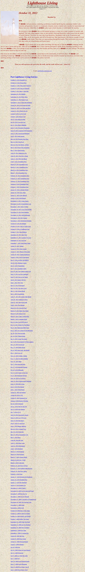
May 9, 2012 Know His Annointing (20, 147)
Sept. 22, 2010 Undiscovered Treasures (21, 381)
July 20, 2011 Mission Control (18, 263)
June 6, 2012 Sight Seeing (17, 136)
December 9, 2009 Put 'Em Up (19, 494)
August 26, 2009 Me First (17, 536)
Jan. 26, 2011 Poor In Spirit (18, 333)
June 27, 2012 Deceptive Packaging (20, 128)
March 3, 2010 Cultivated (17, 463)
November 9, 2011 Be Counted (19, 218)
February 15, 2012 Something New (20, 181)
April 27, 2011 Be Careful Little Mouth (21, 297)
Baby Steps (24, 97)
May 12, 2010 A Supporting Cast (19, 434)
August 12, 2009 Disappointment (19, 541)
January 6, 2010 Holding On (18, 485)
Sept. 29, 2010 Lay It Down (18, 378)
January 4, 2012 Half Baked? (18, 198)
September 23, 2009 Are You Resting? (21, 525)
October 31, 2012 (15, 80)
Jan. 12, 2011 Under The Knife (19, 339)
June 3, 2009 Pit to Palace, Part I (19, 570)
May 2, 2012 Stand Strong (17, 150)
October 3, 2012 (15, 91)
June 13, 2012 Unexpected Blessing (20, 133)
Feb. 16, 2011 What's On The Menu (20, 325)
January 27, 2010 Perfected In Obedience (21, 477)
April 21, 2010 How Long (17, 443)
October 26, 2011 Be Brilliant (18, 223)
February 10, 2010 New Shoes (19, 471)
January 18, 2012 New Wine (18, 192)
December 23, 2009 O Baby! (18, 488)
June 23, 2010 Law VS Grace (18, 418)
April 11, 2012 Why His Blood (19, 159)
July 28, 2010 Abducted (17, 404)
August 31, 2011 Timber (17, 246)
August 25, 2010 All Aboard (18, 392)
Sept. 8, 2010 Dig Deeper (17, 387)
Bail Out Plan (21, 119)
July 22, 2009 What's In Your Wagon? (21, 550)
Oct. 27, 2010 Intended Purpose (19, 367)
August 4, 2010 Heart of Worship (19, 401)
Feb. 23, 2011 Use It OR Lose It (19, 322)
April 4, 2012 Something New (19, 161)
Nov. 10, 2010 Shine (16, 361)
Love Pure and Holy (25, 108)
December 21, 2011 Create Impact (20, 201)
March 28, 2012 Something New (19, 164)
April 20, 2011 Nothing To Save (19, 299)
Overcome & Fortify (25, 105)
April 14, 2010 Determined (18, 446)
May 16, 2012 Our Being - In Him (20, 145)
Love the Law (21, 122)
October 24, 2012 (15, 83)
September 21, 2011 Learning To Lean (21, 237)
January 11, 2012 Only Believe (19, 195)
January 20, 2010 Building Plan (19, 480)
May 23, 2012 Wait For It (17, 142)
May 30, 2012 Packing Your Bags (19, 139)
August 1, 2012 (15, 116)
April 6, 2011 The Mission (17, 305)
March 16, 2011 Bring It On (18, 313)
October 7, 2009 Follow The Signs (20, 519)
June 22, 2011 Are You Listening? (19, 274)
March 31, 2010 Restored (17, 451)
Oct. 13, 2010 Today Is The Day (19, 373)
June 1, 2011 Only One (17, 282)
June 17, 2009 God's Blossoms (19, 564)
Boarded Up (23, 80)
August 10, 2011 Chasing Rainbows (20, 254)
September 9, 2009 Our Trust (18, 530)
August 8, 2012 (15, 114)
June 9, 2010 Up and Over (18, 423)
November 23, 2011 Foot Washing (20, 212)
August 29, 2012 (15, 105)
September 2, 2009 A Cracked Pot (19, 533)
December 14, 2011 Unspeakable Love (21, 204)
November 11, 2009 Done (17, 505)
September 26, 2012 (16, 94)
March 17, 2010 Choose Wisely (19, 457)
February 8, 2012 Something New (20, 184)
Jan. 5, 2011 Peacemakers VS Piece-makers (22, 342)
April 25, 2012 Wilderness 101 (19, 153)
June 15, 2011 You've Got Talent (19, 277)
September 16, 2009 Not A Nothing (20, 527)
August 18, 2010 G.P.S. (17, 395)
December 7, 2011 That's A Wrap (19, 206)
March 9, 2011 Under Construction (20, 316)
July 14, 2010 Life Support (18, 409)
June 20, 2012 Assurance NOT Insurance (21, 130)
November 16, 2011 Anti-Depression (20, 215)
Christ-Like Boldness (26, 102)
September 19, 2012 (16, 97)
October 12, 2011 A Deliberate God (20, 229)
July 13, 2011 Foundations (17, 266)
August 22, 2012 (15, 108)
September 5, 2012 (16, 102)
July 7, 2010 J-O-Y (16, 412)
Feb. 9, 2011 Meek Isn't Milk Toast (20, 328)
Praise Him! (23, 83)
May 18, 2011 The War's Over (19, 288)
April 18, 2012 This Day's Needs (19, 156)
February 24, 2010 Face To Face (19, 465)
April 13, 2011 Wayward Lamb (19, 302)
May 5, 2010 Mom (16, 437)
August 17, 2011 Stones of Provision (20, 252)
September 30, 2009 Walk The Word (20, 522)
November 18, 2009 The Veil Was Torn (21, 502)
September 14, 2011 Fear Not (18, 240)
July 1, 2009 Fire (15, 558)
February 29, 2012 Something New (20, 176)
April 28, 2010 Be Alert (17, 440)
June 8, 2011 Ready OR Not (18, 280)
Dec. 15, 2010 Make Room (18, 347)
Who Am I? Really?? (25, 85)
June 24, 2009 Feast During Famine (20, 561)
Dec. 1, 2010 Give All (16, 353)
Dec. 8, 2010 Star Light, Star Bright (20, 350)
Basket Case (24, 100)
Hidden (23, 94)
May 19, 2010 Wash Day (17, 432)
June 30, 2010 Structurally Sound (19, 415)
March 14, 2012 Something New (19, 170)
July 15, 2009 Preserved (17, 553)
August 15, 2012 (15, 111)
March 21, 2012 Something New (19, 167)
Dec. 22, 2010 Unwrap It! (17, 344)
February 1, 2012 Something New (20, 187)
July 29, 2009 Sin (15, 547)
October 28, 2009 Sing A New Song (20, 510)
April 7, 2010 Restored (17, 449)
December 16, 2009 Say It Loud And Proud (22, 491)
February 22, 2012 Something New (20, 178)
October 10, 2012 (15, 88)
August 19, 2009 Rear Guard (18, 539)
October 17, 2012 (15, 85)
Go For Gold (22, 114)
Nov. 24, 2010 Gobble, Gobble (19, 356)
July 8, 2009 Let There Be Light (19, 556)
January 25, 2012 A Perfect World (19, 190)
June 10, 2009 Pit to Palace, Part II (20, 567)
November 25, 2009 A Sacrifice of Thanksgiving (23, 499)
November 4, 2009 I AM (17, 508)
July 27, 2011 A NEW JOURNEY (20, 260)
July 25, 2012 (14, 119)
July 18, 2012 (14, 122)
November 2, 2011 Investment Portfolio (21, 221)
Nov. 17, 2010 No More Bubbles (19, 358)
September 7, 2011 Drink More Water (20, 243)
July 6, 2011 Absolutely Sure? (18, 268)
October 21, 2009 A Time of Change (20, 513)
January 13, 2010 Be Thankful (19, 482)
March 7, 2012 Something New (19, 173)
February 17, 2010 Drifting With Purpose (21, 468)
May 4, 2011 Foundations (17, 294)
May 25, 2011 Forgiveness (18, 285)
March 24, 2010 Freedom (17, 454)
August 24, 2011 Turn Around (18, 249)
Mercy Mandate (22, 125)
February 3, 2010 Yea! (16, 474)
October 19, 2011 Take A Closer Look (21, 226)
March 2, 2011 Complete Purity (19, 319)
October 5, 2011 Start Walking (19, 232)
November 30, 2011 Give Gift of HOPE (21, 209)
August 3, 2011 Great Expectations (20, 257)
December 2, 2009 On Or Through (20, 496)
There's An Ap (23, 111)
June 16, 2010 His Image (17, 420)
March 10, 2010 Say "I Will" (18, 460)
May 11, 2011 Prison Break (18, 291)
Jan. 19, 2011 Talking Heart (18, 336)
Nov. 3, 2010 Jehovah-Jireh (18, 364)
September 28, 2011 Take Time (19, 235)
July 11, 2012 (14, 125)
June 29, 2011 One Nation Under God (21, 271)
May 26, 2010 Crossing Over (18, 429)
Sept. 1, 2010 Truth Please (17, 389)
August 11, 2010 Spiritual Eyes (19, 398)
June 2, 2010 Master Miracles (18, 426)
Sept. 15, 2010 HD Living (17, 384)
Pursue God (22, 116)
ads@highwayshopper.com (45, 71)
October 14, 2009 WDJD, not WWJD (21, 516)
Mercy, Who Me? (24, 91)
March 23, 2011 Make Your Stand (19, 311)
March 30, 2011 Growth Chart (19, 308)
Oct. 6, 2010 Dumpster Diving (19, 375)
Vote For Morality (25, 88)
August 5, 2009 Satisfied (17, 544)
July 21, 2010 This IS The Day (19, 406)
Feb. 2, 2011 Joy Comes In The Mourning (22, 330)
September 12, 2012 (16, 100)
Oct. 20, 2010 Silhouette (17, 370)
